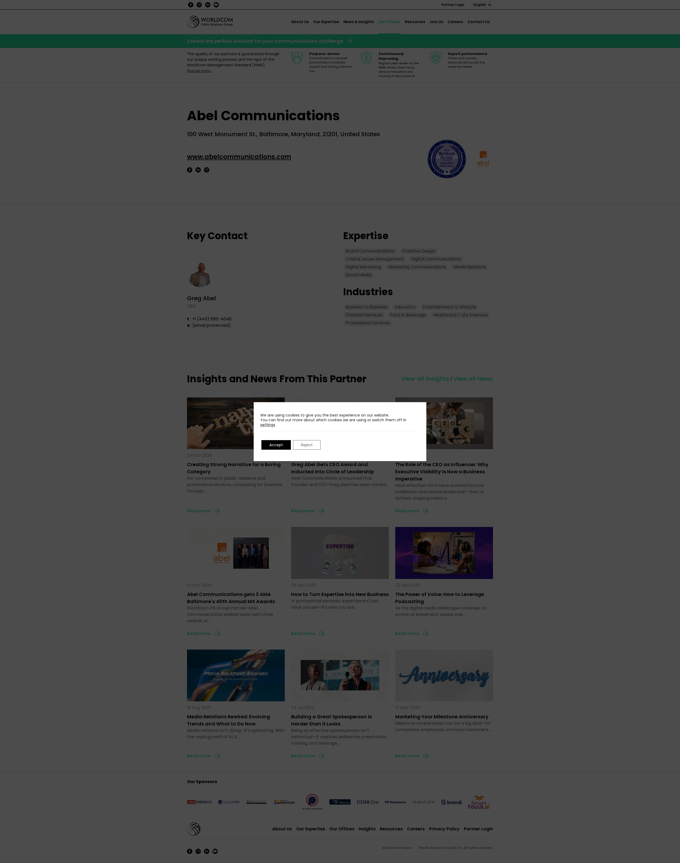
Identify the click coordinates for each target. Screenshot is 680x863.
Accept (276, 445)
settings (267, 424)
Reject (307, 445)
